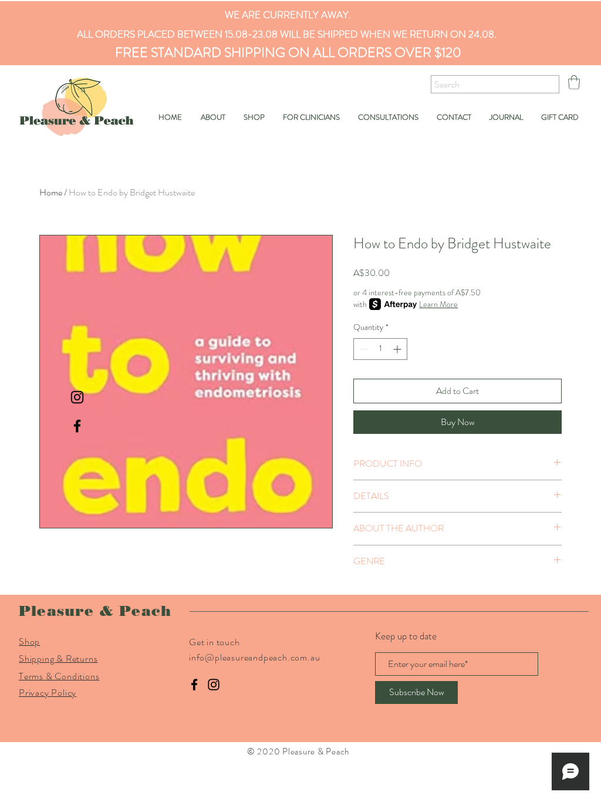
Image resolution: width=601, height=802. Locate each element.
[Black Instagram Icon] (77, 397)
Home (50, 192)
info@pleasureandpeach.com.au (254, 657)
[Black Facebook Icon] (77, 425)
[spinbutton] (380, 349)
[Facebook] (194, 684)
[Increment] (398, 349)
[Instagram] (213, 684)
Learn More (438, 304)
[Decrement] (362, 349)
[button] (574, 82)
